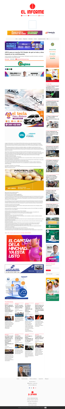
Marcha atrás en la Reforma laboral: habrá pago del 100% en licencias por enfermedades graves (39, 308)
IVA (19, 232)
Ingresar (47, 378)
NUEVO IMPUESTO (28, 232)
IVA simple (22, 232)
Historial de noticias (24, 378)
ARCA (8, 232)
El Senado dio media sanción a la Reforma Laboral (39, 337)
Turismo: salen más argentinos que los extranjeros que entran (51, 192)
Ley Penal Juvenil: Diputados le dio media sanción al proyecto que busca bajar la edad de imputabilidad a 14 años (9, 340)
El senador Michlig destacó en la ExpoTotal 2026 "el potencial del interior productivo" (51, 177)
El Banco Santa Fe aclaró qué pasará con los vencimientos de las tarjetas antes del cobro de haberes (52, 88)
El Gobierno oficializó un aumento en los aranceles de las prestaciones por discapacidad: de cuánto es (52, 162)
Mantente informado (50, 263)
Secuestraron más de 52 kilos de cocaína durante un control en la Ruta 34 (52, 148)
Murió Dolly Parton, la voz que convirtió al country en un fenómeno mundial (52, 206)
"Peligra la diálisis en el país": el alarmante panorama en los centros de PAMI (52, 118)
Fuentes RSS (41, 378)
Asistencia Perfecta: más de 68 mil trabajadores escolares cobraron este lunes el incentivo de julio (52, 103)
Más (47, 38)
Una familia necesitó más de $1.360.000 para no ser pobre (19, 338)
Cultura (35, 38)
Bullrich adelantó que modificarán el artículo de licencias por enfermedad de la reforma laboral (9, 308)
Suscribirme (48, 270)
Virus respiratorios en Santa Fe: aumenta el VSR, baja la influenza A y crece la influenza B (52, 133)
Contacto (18, 378)
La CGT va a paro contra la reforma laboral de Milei (19, 306)
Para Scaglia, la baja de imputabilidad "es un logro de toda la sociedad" (29, 338)
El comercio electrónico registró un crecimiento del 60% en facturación (28, 308)
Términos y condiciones (33, 378)
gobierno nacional (16, 232)
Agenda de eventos (41, 38)
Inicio (16, 38)
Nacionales (31, 38)
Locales (20, 38)
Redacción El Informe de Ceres (23, 59)
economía (11, 232)
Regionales (25, 38)
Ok (45, 407)
